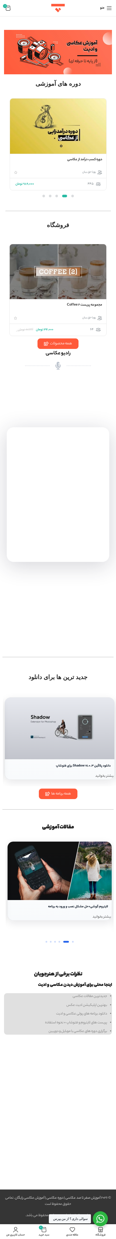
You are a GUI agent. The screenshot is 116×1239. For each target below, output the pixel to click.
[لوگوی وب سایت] (58, 8)
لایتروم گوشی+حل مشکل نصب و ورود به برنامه (78, 906)
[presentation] (105, 149)
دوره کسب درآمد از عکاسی (84, 159)
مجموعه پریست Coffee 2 (84, 305)
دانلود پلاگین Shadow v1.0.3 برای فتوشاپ (83, 766)
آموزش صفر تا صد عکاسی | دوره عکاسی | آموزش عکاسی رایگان (58, 1198)
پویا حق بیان (89, 172)
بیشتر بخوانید (104, 776)
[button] (72, 196)
